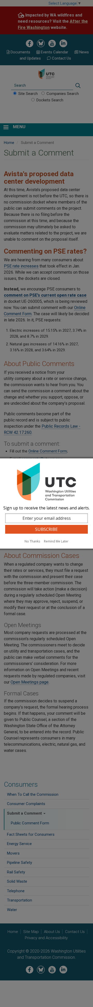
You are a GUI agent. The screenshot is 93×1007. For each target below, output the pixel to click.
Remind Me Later (56, 541)
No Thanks (32, 541)
